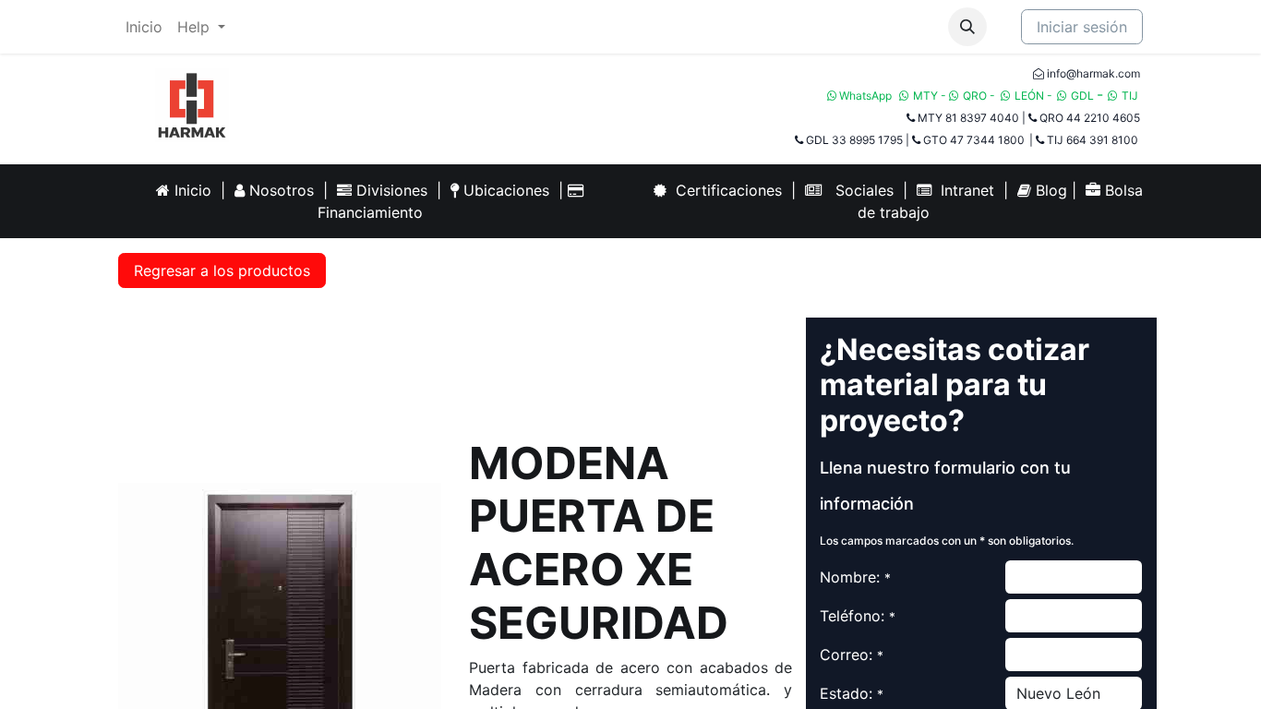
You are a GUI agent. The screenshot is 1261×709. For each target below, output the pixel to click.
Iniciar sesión (1082, 27)
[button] (967, 26)
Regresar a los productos (222, 270)
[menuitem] (144, 26)
